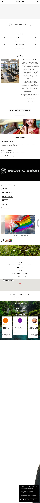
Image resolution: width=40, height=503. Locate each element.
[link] (38, 2)
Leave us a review (20, 297)
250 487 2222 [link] (20, 267)
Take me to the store (7, 155)
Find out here (20, 114)
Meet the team (30, 101)
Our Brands (5, 188)
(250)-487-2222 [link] (20, 2)
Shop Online (20, 37)
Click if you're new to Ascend (20, 24)
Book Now (20, 34)
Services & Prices (20, 41)
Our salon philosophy (8, 184)
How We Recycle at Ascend (20, 250)
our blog (4, 204)
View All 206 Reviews (20, 314)
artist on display (6, 208)
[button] (4, 2)
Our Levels (5, 200)
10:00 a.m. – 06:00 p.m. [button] (22, 273)
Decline (24, 499)
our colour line (6, 192)
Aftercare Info (20, 48)
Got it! (33, 499)
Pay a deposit (20, 44)
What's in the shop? (7, 196)
